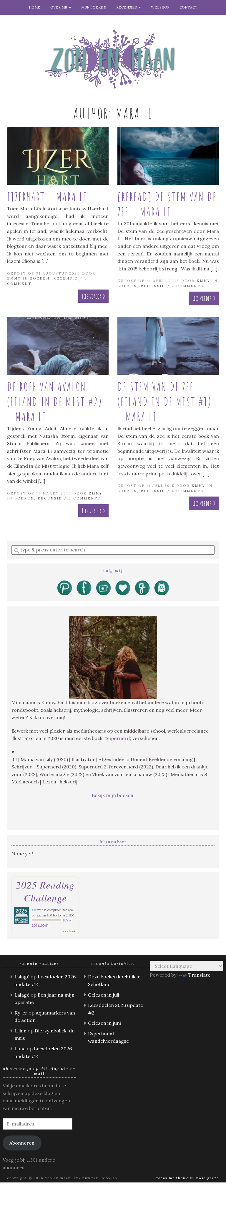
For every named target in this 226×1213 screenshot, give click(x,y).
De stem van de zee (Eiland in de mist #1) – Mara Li (164, 401)
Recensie (65, 278)
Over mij (59, 7)
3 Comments (84, 498)
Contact (188, 7)
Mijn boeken (93, 7)
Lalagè (21, 977)
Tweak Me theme (172, 1178)
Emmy (14, 278)
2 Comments (187, 286)
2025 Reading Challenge (45, 891)
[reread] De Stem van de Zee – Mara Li (167, 204)
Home (34, 7)
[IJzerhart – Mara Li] (58, 156)
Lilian (20, 1031)
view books (70, 931)
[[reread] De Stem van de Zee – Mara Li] (168, 156)
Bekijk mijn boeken (113, 795)
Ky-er (20, 1013)
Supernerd (118, 738)
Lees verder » (93, 296)
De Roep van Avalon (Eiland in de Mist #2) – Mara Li (54, 401)
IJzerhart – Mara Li (47, 196)
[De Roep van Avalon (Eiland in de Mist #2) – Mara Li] (58, 346)
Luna (20, 1049)
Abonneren (21, 1143)
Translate (199, 975)
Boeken (40, 278)
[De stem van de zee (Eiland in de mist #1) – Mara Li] (168, 346)
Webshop (160, 7)
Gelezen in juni (104, 1023)
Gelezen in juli (103, 995)
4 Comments (187, 491)
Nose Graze (207, 1178)
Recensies (127, 7)
